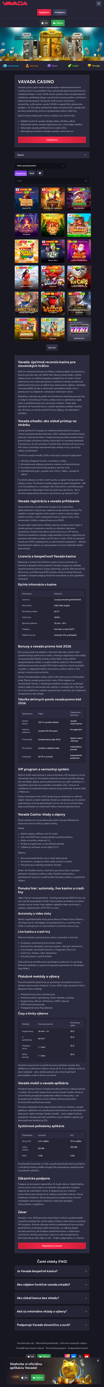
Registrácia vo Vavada (52, 1246)
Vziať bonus (52, 140)
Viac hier (52, 347)
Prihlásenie (60, 12)
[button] (3, 44)
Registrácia (44, 12)
